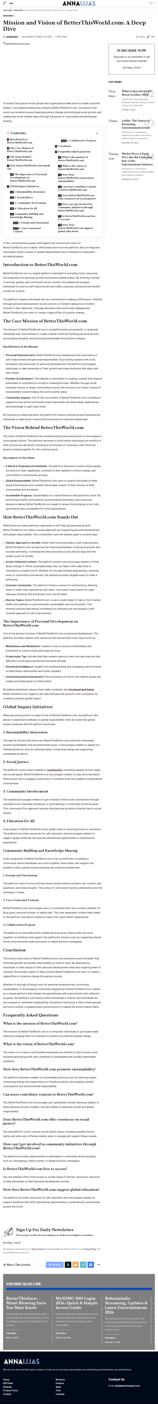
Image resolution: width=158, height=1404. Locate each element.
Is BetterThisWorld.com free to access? (77, 218)
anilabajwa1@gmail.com (127, 1386)
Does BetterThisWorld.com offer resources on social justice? (77, 197)
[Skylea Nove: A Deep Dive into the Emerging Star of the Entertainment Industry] (114, 158)
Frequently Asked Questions (74, 151)
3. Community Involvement (30, 203)
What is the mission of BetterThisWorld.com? (73, 159)
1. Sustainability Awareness (29, 192)
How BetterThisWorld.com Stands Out (28, 167)
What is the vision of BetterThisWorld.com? (72, 168)
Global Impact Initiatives (24, 186)
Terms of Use (37, 1249)
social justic (54, 769)
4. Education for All (26, 208)
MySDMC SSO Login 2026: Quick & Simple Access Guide (77, 1303)
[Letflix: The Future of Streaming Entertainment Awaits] (114, 125)
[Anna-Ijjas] (79, 3)
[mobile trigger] (5, 3)
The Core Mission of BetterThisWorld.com (20, 150)
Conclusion (64, 146)
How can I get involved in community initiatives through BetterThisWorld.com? (75, 207)
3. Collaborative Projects (81, 140)
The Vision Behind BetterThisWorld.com (19, 159)
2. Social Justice (24, 197)
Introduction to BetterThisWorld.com (19, 141)
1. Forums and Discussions (34, 222)
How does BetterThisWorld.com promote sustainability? (76, 178)
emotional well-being (81, 689)
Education (8, 15)
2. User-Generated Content (27, 230)
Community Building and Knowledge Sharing (26, 216)
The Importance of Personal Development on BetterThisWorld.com (28, 177)
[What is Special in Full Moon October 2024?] (114, 96)
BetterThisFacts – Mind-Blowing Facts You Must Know (26, 1303)
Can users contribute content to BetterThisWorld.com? (77, 188)
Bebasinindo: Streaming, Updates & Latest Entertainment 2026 (126, 1305)
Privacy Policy (89, 1249)
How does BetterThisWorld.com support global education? (75, 228)
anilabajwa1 (12, 36)
